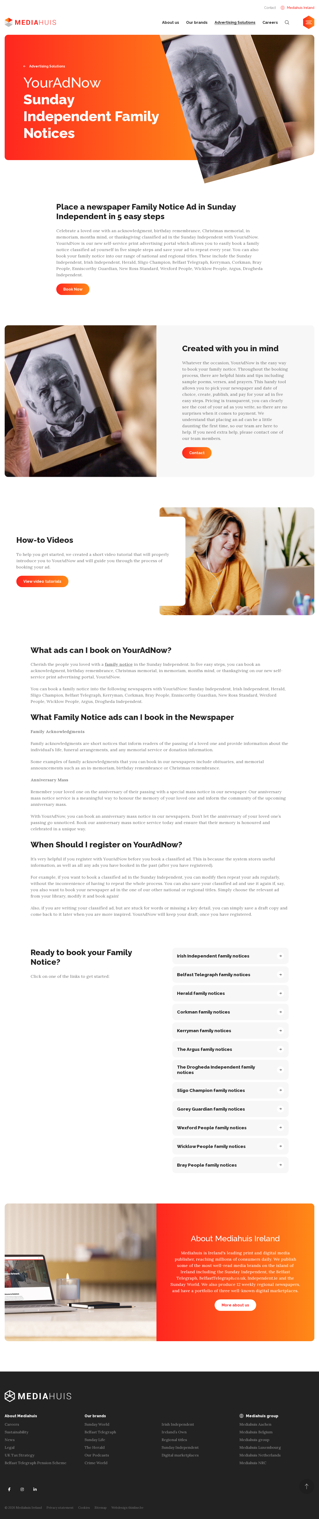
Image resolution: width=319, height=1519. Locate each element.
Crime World (96, 1462)
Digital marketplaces (180, 1455)
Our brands (197, 22)
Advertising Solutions (235, 22)
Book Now (72, 289)
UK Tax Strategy (19, 1455)
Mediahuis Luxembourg (260, 1447)
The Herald (95, 1447)
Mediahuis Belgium (256, 1432)
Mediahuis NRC (252, 1462)
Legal (9, 1447)
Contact (270, 8)
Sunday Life (95, 1439)
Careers (270, 22)
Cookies (84, 1508)
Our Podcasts (97, 1455)
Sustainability (16, 1432)
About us (170, 22)
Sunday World (97, 1424)
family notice (119, 664)
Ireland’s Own (174, 1432)
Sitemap (101, 1508)
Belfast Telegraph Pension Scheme (35, 1462)
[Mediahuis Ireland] (30, 22)
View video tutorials (42, 581)
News (10, 1439)
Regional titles (174, 1439)
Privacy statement (60, 1508)
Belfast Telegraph (100, 1432)
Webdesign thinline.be (127, 1508)
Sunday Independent (180, 1447)
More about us (235, 1305)
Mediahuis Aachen (255, 1424)
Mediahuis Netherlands (260, 1455)
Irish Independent (178, 1424)
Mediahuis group (254, 1439)
